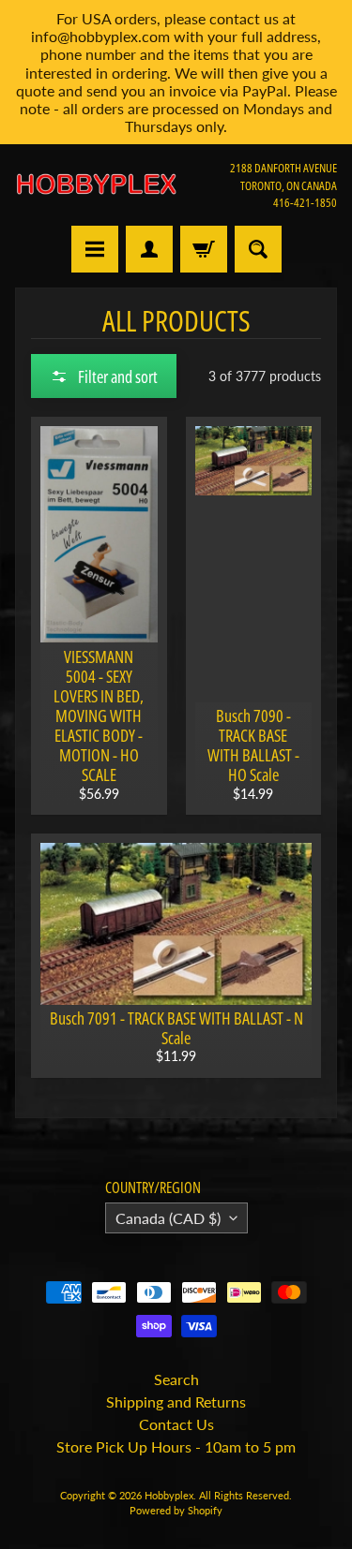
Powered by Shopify (176, 1510)
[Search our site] (258, 249)
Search (176, 1379)
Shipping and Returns (176, 1401)
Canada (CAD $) (168, 1218)
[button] (103, 376)
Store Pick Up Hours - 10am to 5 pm (176, 1446)
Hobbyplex (169, 1495)
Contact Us (176, 1424)
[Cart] (203, 249)
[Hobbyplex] (95, 184)
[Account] (149, 249)
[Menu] (94, 249)
